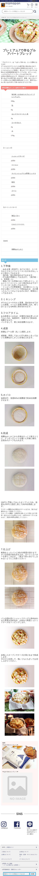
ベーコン (15, 165)
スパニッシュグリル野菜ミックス (24, 173)
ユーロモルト (16, 122)
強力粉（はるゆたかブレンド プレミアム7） (23, 96)
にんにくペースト (18, 224)
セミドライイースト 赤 (20, 114)
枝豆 (13, 182)
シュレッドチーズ (18, 156)
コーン (14, 190)
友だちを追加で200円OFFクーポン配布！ (32, 831)
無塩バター (16, 215)
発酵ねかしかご (17, 249)
